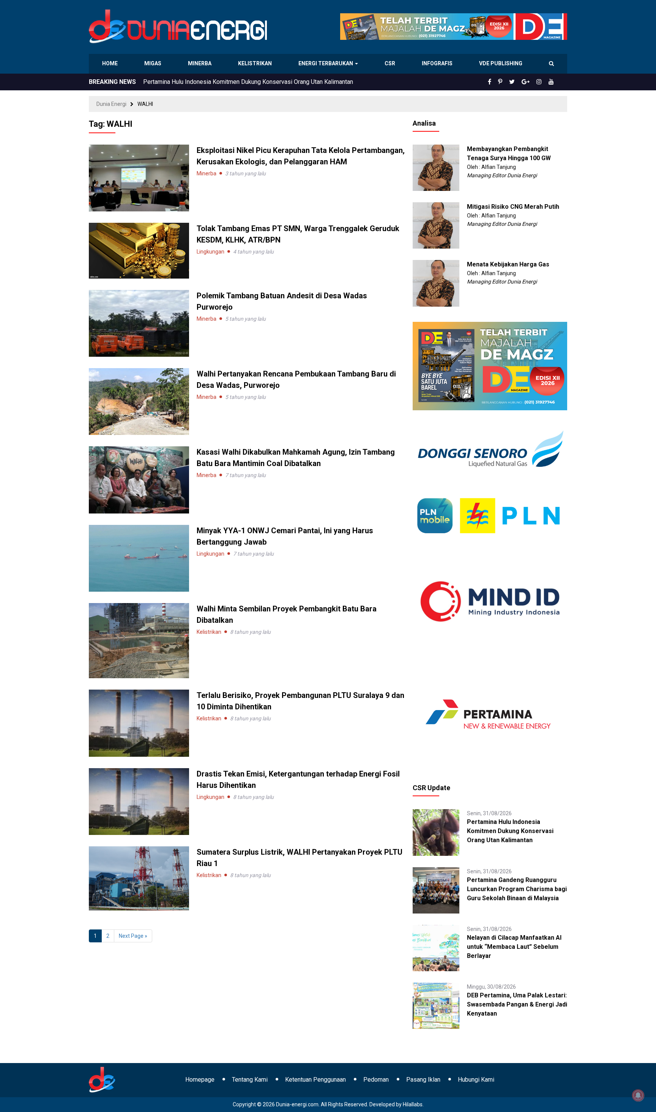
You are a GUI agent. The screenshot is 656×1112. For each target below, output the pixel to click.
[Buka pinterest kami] (510, 82)
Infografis (438, 63)
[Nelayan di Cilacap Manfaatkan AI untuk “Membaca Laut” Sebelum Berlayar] (436, 948)
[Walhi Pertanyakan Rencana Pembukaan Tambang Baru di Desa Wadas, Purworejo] (139, 401)
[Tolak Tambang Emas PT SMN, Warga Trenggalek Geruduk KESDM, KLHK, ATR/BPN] (139, 250)
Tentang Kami (250, 1079)
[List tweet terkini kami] (520, 82)
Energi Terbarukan (327, 63)
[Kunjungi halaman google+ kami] (531, 82)
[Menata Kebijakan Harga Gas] (436, 283)
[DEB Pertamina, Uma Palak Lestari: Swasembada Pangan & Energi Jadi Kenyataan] (436, 1005)
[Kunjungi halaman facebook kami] (501, 82)
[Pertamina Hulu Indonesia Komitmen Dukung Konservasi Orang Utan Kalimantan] (436, 832)
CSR (391, 63)
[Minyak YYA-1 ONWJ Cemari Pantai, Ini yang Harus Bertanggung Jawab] (139, 558)
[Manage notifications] (638, 1095)
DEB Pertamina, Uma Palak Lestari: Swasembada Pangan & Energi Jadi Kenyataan (517, 1004)
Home (110, 63)
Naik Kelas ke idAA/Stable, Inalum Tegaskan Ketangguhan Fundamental (237, 81)
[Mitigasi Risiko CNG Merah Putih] (436, 225)
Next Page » (133, 936)
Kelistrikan (256, 63)
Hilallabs (413, 1104)
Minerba (201, 63)
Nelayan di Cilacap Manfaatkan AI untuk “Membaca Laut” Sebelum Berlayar (514, 946)
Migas (153, 63)
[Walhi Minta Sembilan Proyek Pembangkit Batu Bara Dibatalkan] (139, 640)
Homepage (199, 1079)
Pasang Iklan (423, 1079)
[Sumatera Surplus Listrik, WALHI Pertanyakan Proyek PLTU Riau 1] (139, 878)
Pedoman (376, 1079)
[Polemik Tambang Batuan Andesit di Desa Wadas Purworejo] (139, 323)
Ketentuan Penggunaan (315, 1079)
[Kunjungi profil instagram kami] (542, 82)
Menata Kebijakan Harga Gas (508, 264)
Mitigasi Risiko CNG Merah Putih (513, 206)
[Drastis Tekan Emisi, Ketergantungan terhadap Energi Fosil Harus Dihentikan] (139, 801)
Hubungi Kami (476, 1079)
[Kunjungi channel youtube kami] (552, 82)
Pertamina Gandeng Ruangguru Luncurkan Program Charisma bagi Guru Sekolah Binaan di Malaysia (517, 889)
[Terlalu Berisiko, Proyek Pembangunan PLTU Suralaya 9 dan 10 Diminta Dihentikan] (139, 723)
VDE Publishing (500, 63)
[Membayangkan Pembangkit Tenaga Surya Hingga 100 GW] (436, 167)
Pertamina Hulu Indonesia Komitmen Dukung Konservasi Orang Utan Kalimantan (510, 831)
